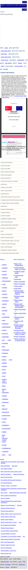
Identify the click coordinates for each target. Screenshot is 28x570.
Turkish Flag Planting (18, 474)
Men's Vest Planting (6, 247)
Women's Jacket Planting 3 (8, 244)
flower (3, 307)
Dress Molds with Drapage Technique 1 (11, 480)
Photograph (3, 350)
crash (2, 66)
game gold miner (6, 51)
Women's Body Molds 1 (7, 209)
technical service (4, 438)
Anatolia (3, 287)
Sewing (3, 264)
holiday (3, 432)
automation (3, 392)
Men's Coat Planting (6, 234)
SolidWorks (3, 425)
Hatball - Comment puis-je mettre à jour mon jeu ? (13, 5)
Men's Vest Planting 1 (6, 547)
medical (3, 382)
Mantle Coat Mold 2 (6, 474)
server (3, 422)
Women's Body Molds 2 (19, 318)
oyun (10, 558)
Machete (19, 505)
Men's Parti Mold (20, 284)
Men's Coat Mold (5, 168)
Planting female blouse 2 (7, 528)
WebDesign (22, 564)
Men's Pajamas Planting (7, 172)
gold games (20, 60)
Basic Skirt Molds (5, 466)
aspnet (3, 291)
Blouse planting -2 (6, 178)
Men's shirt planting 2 (7, 222)
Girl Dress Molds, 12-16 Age (8, 533)
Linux (3, 376)
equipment (3, 323)
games (20, 63)
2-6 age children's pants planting (10, 203)
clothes (3, 356)
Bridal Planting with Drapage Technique (19, 326)
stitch (3, 320)
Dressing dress (19, 330)
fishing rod (3, 389)
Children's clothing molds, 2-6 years (20, 333)
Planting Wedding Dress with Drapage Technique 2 (11, 502)
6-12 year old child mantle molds (10, 253)
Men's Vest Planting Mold (19, 264)
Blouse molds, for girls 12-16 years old (11, 513)
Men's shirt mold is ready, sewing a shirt (11, 471)
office (3, 386)
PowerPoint (3, 412)
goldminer (3, 278)
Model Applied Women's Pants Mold (10, 539)
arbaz (6, 48)
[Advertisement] (14, 32)
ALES (3, 284)
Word (3, 455)
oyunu (19, 561)
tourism (3, 445)
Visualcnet (3, 451)
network (3, 274)
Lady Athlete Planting (6, 468)
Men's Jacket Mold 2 (6, 190)
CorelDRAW (3, 317)
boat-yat (3, 435)
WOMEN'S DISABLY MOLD (8, 218)
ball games (8, 63)
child (3, 314)
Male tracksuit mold (6, 553)
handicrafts (3, 337)
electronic (3, 333)
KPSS (3, 369)
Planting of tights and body (8, 508)
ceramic (3, 419)
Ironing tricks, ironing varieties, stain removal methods (12, 462)
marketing (3, 399)
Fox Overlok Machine (6, 483)
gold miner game (5, 165)
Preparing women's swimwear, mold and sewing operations (13, 489)
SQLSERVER (4, 428)
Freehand (3, 353)
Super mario (4, 60)
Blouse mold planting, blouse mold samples (19, 305)
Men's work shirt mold (6, 477)
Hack (20, 522)
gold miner (4, 54)
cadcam (3, 304)
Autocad (3, 294)
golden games (5, 193)
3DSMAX (3, 268)
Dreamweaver (4, 327)
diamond (3, 409)
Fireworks (3, 343)
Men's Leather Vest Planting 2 (9, 495)
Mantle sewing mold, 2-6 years (9, 522)
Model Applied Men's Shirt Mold (9, 225)
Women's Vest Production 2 (8, 505)
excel (9, 340)
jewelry (3, 373)
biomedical (3, 301)
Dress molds (18, 286)
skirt (3, 340)
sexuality (3, 310)
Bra (2, 231)
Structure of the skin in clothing (9, 181)
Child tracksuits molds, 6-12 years (10, 240)
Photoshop (3, 402)
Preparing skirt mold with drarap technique (12, 200)
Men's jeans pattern (6, 175)
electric (3, 330)
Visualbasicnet (4, 448)
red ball (5, 69)
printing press (4, 379)
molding (3, 366)
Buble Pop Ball (5, 561)
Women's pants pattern (7, 237)
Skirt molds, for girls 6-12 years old (10, 197)
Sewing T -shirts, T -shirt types (9, 485)
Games (24, 2)
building (3, 363)
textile (3, 441)
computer (3, 297)
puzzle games (19, 66)
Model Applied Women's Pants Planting (19, 292)
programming (3, 415)
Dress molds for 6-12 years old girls (20, 339)
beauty (3, 360)
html (10, 360)
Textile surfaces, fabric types (8, 516)
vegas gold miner (6, 57)
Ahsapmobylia (4, 281)
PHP (3, 405)
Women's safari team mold (8, 545)
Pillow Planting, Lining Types (8, 550)
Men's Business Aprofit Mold (8, 525)
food (9, 455)
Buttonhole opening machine (9, 250)
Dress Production (20, 336)
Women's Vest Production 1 (8, 228)
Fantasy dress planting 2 (7, 511)
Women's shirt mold (6, 187)
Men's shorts (4, 492)
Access (3, 271)
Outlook (3, 396)
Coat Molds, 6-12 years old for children (11, 536)
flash (3, 346)
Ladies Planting (5, 212)
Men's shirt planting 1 (7, 162)
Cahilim (24, 9)
